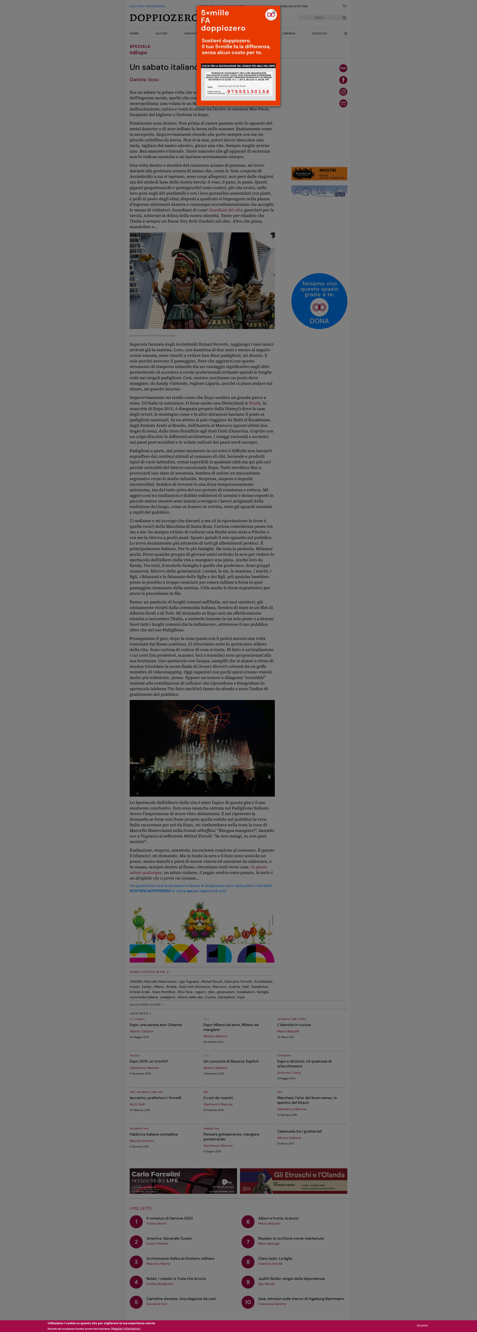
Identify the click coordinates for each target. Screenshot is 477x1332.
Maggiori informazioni (125, 1328)
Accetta (422, 1325)
